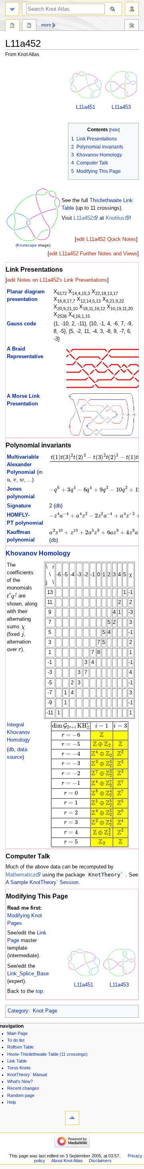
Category (18, 1011)
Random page (20, 1095)
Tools (131, 26)
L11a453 (121, 107)
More (46, 24)
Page (12, 26)
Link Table (17, 1061)
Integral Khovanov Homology (18, 732)
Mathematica (21, 875)
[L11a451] (86, 85)
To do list (15, 1040)
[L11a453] (121, 85)
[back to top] (72, 1118)
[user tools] (132, 9)
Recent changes (23, 1088)
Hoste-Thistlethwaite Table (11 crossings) (47, 1054)
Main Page (17, 1033)
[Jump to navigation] (12, 9)
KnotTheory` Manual (27, 1074)
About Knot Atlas (67, 1160)
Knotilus (115, 218)
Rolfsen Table (20, 1047)
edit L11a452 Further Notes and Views (93, 254)
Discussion (29, 26)
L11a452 (83, 218)
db (58, 506)
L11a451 (85, 107)
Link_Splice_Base (28, 974)
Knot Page (45, 1011)
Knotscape (27, 245)
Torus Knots (19, 1067)
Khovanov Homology (38, 553)
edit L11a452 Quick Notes (106, 239)
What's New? (20, 1081)
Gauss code (21, 324)
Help (11, 1102)
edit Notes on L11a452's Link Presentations (57, 280)
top (39, 991)
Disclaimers (100, 1160)
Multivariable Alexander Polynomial (23, 464)
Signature (19, 506)
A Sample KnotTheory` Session (42, 882)
